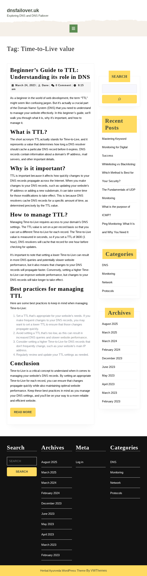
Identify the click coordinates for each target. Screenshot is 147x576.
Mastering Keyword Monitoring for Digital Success (114, 147)
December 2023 (112, 358)
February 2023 (111, 401)
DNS (105, 265)
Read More (25, 413)
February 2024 (111, 349)
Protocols (108, 290)
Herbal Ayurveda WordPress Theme (63, 570)
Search (119, 76)
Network (107, 282)
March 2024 (109, 341)
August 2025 (110, 323)
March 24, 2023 (25, 85)
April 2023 (108, 384)
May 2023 (108, 375)
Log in (79, 462)
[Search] (119, 99)
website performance (73, 337)
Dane (45, 85)
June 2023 (108, 366)
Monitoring (108, 273)
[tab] (73, 29)
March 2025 (109, 332)
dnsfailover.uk (23, 10)
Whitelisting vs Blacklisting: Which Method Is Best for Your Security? (119, 173)
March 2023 (109, 392)
